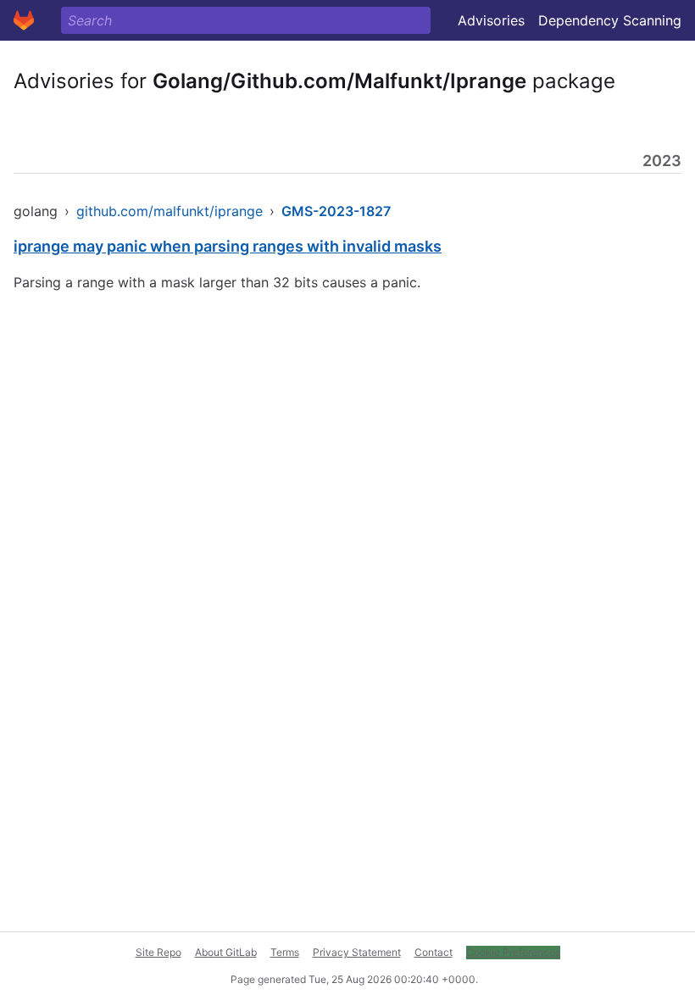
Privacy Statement (357, 952)
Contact (433, 952)
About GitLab (226, 952)
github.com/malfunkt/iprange (169, 211)
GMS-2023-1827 (336, 211)
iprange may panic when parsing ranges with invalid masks (228, 246)
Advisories (491, 20)
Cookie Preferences (513, 952)
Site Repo (158, 952)
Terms (284, 952)
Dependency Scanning (609, 20)
